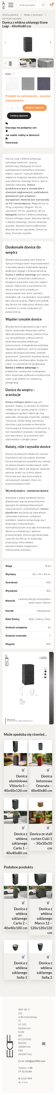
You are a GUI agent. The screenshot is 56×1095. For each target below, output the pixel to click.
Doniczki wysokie (11, 18)
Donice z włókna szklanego (32, 214)
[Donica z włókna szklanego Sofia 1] (15, 946)
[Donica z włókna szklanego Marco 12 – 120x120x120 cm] (40, 879)
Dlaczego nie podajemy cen (21, 127)
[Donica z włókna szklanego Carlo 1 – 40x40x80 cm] (15, 804)
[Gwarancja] (6, 138)
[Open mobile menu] (10, 5)
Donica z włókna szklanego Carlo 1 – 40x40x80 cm (16, 843)
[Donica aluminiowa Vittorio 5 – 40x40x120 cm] (15, 746)
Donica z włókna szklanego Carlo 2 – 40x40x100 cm (15, 918)
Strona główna (10, 14)
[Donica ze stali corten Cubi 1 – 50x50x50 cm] (40, 804)
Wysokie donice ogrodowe (20, 229)
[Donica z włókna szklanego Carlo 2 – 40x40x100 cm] (15, 879)
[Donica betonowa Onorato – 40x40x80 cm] (40, 746)
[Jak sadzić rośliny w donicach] (6, 131)
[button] (5, 42)
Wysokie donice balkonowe (31, 225)
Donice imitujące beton (18, 218)
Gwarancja (11, 142)
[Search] (43, 5)
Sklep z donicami (33, 14)
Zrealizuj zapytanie (19, 115)
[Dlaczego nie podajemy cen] (6, 123)
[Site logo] (3, 4)
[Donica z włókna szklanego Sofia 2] (40, 946)
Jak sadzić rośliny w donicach (22, 135)
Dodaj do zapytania (35, 107)
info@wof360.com (35, 1061)
